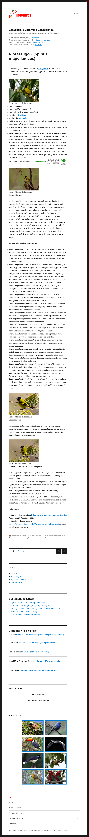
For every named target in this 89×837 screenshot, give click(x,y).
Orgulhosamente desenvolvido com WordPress (51, 831)
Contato (12, 824)
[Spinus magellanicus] (38, 90)
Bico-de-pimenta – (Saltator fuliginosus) (38, 670)
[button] (87, 2)
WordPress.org (17, 582)
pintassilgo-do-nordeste (41, 42)
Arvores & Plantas (16, 813)
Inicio (11, 803)
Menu (76, 14)
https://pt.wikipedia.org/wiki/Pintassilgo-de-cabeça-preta (34, 524)
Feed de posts (17, 576)
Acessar (14, 573)
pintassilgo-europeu (42, 40)
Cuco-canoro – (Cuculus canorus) (25, 615)
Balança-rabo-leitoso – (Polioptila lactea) (37, 643)
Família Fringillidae (50, 535)
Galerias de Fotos (16, 818)
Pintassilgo (38, 44)
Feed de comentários (20, 579)
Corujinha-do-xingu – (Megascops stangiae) (30, 605)
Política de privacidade (25, 831)
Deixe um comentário (52, 538)
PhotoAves (12, 831)
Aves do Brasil (15, 808)
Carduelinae (24, 118)
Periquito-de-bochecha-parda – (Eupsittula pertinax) (40, 635)
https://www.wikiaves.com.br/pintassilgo (49, 515)
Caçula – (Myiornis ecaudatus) (35, 652)
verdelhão (35, 38)
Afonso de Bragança (19, 535)
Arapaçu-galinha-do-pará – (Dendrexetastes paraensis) (35, 609)
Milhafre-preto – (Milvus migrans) (26, 612)
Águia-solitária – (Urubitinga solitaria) (28, 602)
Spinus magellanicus (35, 538)
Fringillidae (43, 68)
